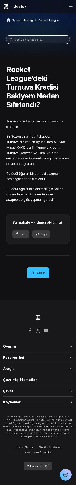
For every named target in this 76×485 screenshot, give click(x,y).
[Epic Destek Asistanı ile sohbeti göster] (66, 475)
